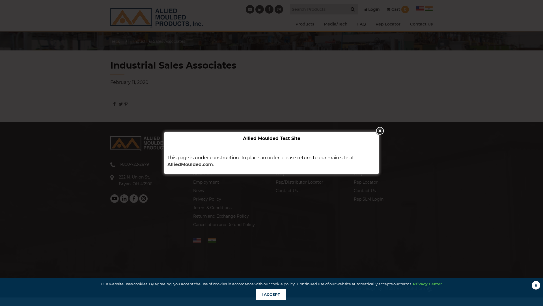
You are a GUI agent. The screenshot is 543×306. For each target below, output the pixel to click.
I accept (271, 294)
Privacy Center (427, 284)
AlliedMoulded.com (190, 164)
